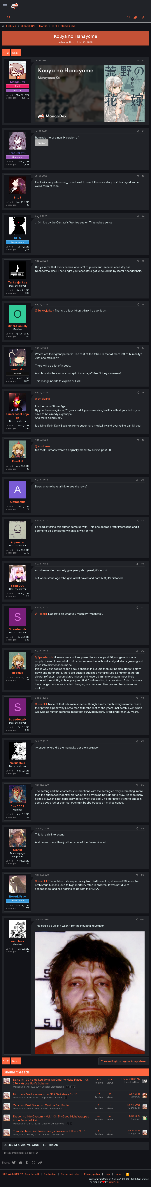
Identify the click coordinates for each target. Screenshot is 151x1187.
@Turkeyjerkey (44, 310)
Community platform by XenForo (119, 1179)
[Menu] (5, 6)
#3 (143, 175)
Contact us (50, 1174)
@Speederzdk (44, 657)
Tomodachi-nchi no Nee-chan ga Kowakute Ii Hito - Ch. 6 (49, 1131)
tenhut (17, 850)
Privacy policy (92, 1174)
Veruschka (17, 763)
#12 (143, 564)
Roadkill (17, 461)
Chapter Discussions (52, 1086)
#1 (143, 60)
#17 (143, 784)
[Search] (9, 17)
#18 (143, 828)
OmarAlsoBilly (17, 326)
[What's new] (143, 17)
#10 (143, 480)
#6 (143, 304)
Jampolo (135, 1096)
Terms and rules (70, 1174)
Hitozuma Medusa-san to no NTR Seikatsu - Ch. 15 (45, 1094)
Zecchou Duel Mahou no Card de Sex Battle (41, 1105)
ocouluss (17, 941)
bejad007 (17, 585)
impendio (17, 542)
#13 (143, 607)
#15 (143, 697)
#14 (143, 651)
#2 (143, 131)
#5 (143, 260)
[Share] (138, 61)
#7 (143, 348)
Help (107, 1174)
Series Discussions (51, 1108)
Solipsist (135, 1119)
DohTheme (114, 1182)
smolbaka (17, 369)
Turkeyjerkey (17, 282)
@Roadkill (41, 614)
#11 (143, 520)
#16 (143, 741)
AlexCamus (17, 502)
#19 (143, 874)
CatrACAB (17, 806)
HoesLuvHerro (132, 1082)
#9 (143, 439)
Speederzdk (17, 629)
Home (118, 1174)
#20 (142, 919)
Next (14, 52)
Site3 (17, 197)
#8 (143, 392)
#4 (143, 216)
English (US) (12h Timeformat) (22, 1174)
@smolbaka (42, 398)
